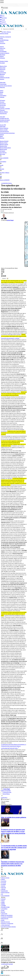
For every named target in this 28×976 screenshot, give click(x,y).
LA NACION (4, 183)
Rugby (1, 92)
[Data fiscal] (2, 973)
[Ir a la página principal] (14, 13)
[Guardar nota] (2, 270)
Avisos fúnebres (4, 128)
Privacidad (10, 964)
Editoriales (2, 82)
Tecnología (3, 103)
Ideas (1, 136)
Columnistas (3, 84)
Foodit (3, 20)
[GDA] (5, 969)
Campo (2, 50)
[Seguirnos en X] (2, 934)
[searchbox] (13, 29)
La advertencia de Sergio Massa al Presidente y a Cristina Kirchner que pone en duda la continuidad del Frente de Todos (13, 746)
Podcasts (2, 110)
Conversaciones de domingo (7, 133)
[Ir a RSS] (2, 943)
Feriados (2, 107)
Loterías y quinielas (5, 108)
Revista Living (3, 146)
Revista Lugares (4, 144)
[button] (14, 103)
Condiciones (4, 964)
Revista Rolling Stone (5, 147)
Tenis (1, 94)
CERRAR (2, 0)
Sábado (2, 134)
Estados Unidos (4, 61)
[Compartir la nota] (2, 272)
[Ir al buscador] (2, 10)
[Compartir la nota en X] (3, 276)
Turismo (2, 102)
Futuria (2, 46)
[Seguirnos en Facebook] (2, 930)
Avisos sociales (4, 130)
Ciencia (2, 76)
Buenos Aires (3, 66)
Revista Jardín (3, 149)
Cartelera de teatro (5, 120)
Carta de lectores (4, 131)
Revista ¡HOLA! (3, 143)
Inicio (3, 16)
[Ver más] (2, 796)
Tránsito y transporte (5, 37)
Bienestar (2, 74)
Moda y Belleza (4, 112)
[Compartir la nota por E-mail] (5, 276)
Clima (1, 38)
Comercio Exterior (4, 53)
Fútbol (1, 90)
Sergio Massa (6, 794)
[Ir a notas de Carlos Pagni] (14, 216)
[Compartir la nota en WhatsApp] (3, 272)
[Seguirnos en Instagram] (2, 939)
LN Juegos (2, 100)
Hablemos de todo (5, 77)
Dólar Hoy (2, 48)
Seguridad (2, 68)
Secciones (4, 18)
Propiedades (3, 51)
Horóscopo (3, 105)
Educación (2, 69)
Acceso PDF (3, 125)
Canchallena (3, 95)
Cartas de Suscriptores (6, 85)
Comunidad (3, 72)
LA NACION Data (4, 40)
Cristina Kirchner (7, 792)
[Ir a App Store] (5, 951)
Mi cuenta (4, 24)
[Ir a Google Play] (5, 948)
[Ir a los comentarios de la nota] (3, 270)
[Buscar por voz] (26, 29)
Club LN (4, 22)
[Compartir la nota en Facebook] (2, 276)
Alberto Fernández (6, 790)
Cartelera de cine (4, 118)
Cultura (2, 71)
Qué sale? (2, 116)
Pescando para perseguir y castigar (10, 338)
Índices (2, 56)
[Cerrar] (23, 26)
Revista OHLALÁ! (4, 141)
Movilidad (2, 54)
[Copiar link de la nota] (2, 274)
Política (9, 183)
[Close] (2, 867)
